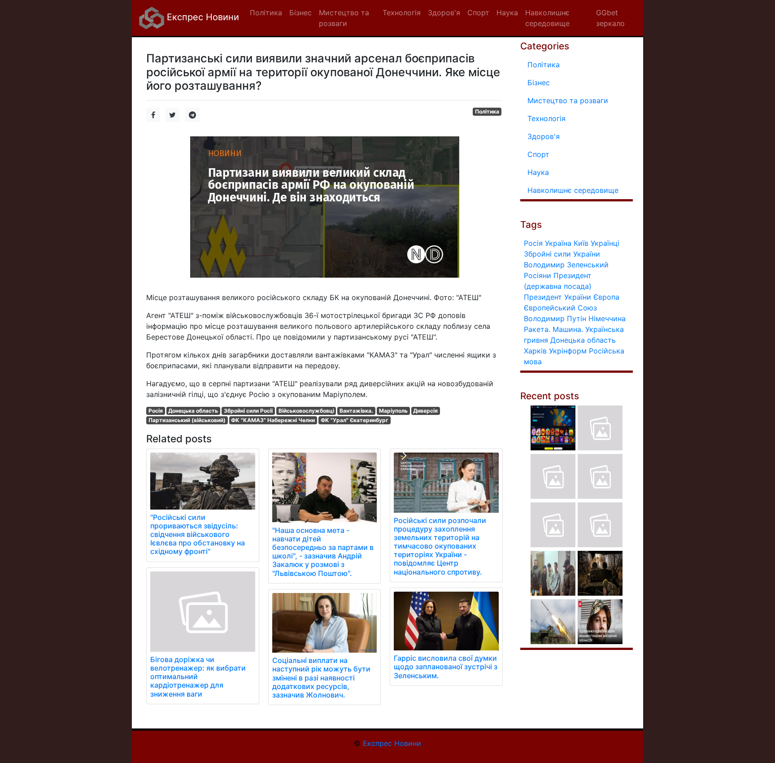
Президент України (557, 296)
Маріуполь (393, 410)
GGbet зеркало (610, 18)
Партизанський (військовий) (187, 420)
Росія (155, 410)
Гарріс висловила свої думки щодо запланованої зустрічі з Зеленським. (445, 667)
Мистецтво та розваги (567, 100)
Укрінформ (568, 350)
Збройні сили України (562, 253)
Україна (558, 243)
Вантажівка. (356, 410)
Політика (487, 111)
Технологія (546, 118)
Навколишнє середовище (572, 190)
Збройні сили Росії (248, 410)
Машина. (568, 329)
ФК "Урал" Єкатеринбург (354, 420)
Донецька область (193, 410)
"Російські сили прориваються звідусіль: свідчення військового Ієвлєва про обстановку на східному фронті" (197, 534)
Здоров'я (543, 136)
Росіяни (537, 275)
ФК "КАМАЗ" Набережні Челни (273, 420)
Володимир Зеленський (566, 264)
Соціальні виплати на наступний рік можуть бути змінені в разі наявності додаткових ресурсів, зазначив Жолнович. (321, 677)
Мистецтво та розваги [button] (344, 18)
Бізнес (538, 82)
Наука (538, 172)
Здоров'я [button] (444, 12)
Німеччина (607, 318)
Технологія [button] (402, 12)
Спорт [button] (478, 12)
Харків (535, 350)
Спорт (538, 154)
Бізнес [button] (300, 12)
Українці (605, 243)
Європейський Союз (560, 307)
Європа (606, 296)
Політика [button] (266, 12)
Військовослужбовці (306, 410)
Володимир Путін (555, 318)
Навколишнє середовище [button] (547, 18)
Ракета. (537, 329)
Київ (581, 243)
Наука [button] (507, 12)
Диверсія (425, 410)
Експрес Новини (201, 17)
